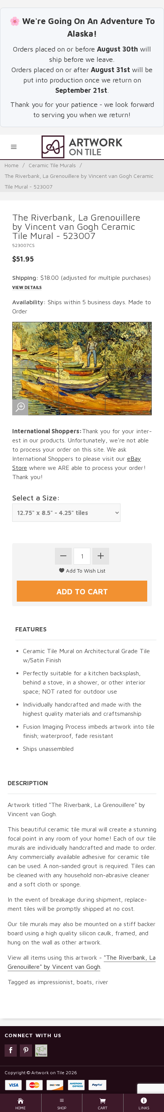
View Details (27, 287)
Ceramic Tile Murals (52, 165)
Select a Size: (36, 497)
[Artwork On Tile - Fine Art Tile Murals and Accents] (81, 147)
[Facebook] (11, 1050)
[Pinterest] (26, 1050)
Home (12, 165)
